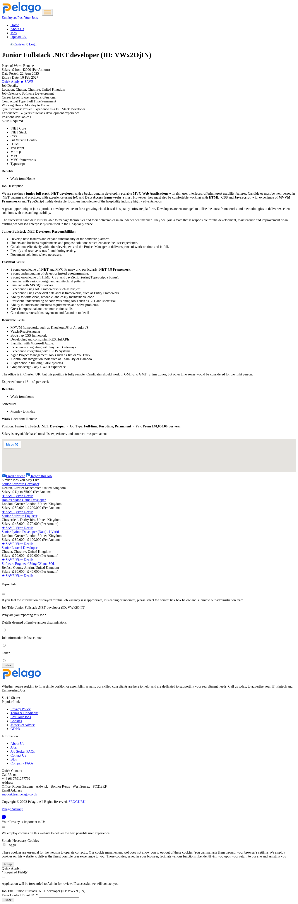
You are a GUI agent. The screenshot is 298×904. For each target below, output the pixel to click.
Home (14, 25)
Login (32, 44)
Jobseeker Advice (22, 725)
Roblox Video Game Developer (24, 500)
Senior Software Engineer (19, 516)
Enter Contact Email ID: (20, 895)
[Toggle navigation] (47, 12)
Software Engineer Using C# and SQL (28, 563)
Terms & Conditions (24, 713)
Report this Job (41, 476)
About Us (17, 29)
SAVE (27, 81)
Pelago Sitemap (12, 809)
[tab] (149, 843)
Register (19, 44)
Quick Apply (11, 81)
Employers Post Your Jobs (20, 17)
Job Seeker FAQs (22, 751)
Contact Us (18, 755)
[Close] (3, 594)
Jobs (13, 33)
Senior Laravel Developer (19, 548)
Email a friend (15, 476)
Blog (13, 759)
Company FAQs (21, 763)
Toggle (12, 845)
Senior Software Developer (20, 484)
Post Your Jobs (20, 717)
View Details (24, 496)
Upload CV (18, 37)
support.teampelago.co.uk (19, 794)
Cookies (16, 721)
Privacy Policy (20, 709)
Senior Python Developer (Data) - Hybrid (30, 532)
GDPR (15, 729)
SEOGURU (77, 802)
